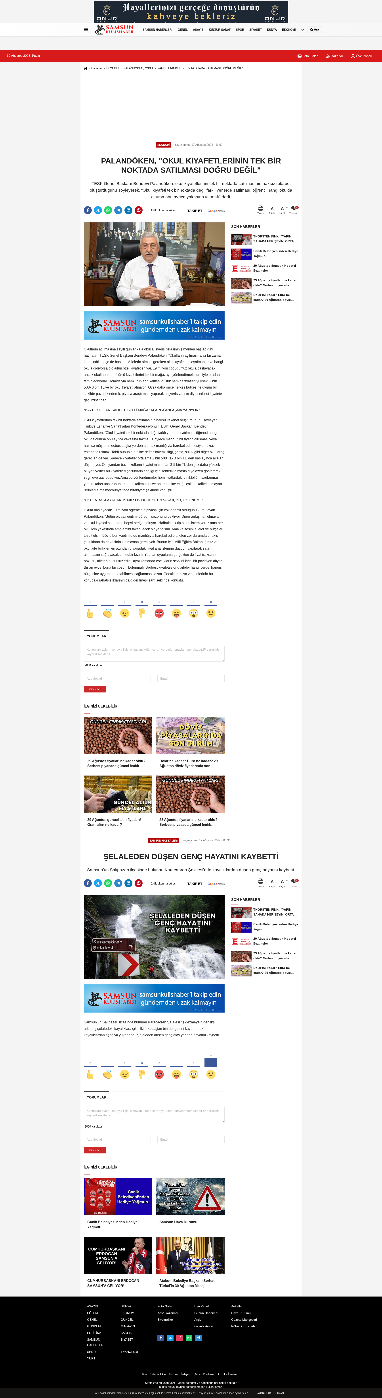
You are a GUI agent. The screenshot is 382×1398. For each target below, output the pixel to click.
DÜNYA (272, 29)
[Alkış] (107, 605)
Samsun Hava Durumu (178, 1222)
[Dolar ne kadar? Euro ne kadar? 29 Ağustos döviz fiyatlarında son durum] (190, 735)
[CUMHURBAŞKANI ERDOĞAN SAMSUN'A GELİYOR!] (118, 1255)
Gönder (95, 689)
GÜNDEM (94, 1326)
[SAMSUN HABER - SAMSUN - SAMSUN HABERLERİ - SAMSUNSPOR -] (114, 30)
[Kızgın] (159, 605)
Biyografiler (165, 1319)
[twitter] (98, 210)
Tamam (279, 1393)
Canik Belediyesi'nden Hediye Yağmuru (112, 1224)
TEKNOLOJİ (129, 1351)
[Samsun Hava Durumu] (190, 1196)
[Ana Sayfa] (85, 68)
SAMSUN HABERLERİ (157, 29)
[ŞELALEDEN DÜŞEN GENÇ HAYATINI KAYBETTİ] (154, 937)
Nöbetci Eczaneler (244, 1326)
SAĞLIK (126, 1333)
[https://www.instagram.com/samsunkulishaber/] (179, 1338)
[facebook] (88, 210)
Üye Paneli (363, 56)
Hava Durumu (241, 1313)
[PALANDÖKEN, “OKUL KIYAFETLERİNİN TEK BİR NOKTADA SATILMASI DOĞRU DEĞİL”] (154, 264)
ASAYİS (198, 29)
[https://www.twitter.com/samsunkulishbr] (170, 1338)
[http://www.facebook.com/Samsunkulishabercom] (160, 1338)
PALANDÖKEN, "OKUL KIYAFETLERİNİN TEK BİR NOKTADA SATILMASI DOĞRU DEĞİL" (183, 68)
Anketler (237, 1306)
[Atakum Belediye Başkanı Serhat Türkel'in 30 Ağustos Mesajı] (190, 1255)
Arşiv (197, 1319)
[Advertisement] (191, 105)
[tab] (96, 636)
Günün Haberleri (206, 1313)
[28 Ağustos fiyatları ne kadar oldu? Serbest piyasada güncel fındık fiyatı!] (190, 794)
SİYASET (255, 29)
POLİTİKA (94, 1333)
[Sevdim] (124, 605)
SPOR (240, 29)
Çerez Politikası (204, 1374)
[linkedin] (128, 210)
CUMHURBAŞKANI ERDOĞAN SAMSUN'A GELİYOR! (113, 1283)
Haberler (96, 68)
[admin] (198, 1338)
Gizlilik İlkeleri (227, 1374)
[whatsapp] (108, 210)
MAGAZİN (128, 1326)
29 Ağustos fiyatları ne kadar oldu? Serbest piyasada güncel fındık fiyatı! (116, 764)
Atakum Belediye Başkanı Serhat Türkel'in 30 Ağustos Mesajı (186, 1283)
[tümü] (302, 29)
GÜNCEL (127, 1319)
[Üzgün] (210, 605)
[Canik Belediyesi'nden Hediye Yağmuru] (118, 1196)
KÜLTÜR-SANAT (220, 29)
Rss (144, 1374)
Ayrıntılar (264, 1393)
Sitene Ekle (158, 1374)
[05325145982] (189, 1338)
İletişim (186, 1374)
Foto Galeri (310, 56)
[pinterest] (139, 210)
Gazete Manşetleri (244, 1319)
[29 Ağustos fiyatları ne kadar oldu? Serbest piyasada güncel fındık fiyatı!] (118, 735)
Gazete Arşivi (203, 1326)
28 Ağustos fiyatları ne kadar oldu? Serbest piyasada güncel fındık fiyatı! (188, 822)
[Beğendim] (90, 605)
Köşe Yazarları (167, 1313)
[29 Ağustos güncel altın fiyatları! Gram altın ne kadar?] (118, 794)
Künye (173, 1374)
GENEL (183, 29)
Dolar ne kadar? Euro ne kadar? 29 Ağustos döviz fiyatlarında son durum (188, 764)
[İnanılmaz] (193, 605)
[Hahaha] (176, 605)
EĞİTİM (92, 1313)
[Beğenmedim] (142, 605)
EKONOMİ (289, 29)
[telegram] (118, 210)
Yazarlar (336, 56)
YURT (91, 1358)
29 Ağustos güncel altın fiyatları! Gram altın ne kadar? (114, 822)
